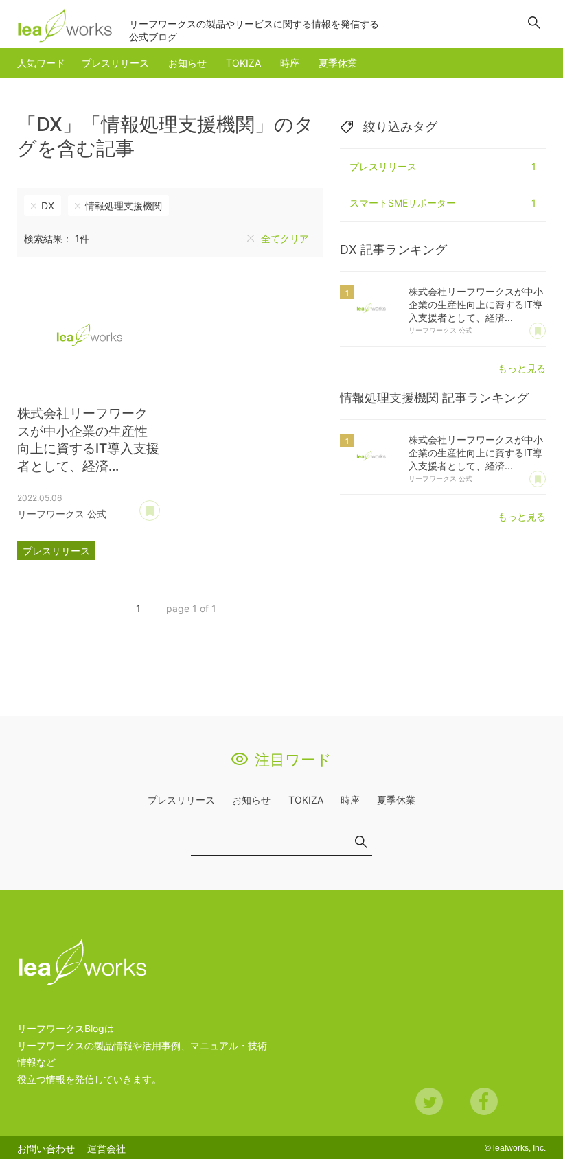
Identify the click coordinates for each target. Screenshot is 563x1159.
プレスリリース (115, 63)
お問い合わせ (46, 1148)
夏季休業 (338, 63)
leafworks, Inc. (519, 1148)
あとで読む (159, 505)
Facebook (484, 1101)
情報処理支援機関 (123, 205)
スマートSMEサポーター (442, 203)
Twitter (429, 1101)
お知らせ (187, 63)
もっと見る (522, 368)
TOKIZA (243, 63)
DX (47, 205)
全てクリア (285, 238)
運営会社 (106, 1148)
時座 (289, 63)
